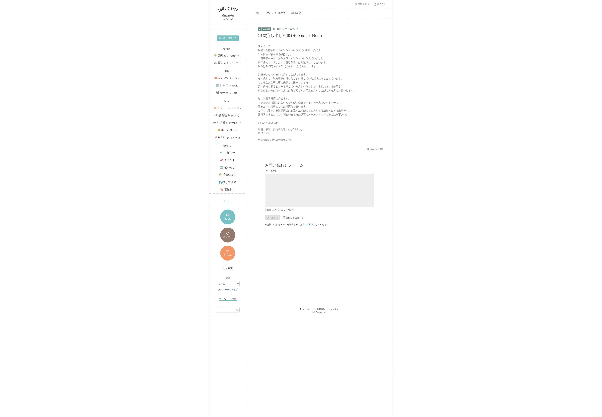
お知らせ (229, 152)
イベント (229, 160)
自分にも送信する (294, 217)
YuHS (295, 29)
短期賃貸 (229, 122)
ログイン (380, 4)
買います (229, 62)
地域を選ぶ (363, 4)
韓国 (258, 12)
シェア (229, 108)
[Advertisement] (228, 369)
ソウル (269, 12)
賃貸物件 (229, 115)
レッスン (229, 85)
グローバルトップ (229, 289)
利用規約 (321, 309)
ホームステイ (229, 130)
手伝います (229, 174)
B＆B (229, 137)
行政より (229, 189)
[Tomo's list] (227, 13)
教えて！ (227, 237)
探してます (229, 182)
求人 (229, 78)
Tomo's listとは (307, 309)
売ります (229, 55)
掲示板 (227, 219)
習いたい (229, 167)
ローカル (227, 255)
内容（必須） (272, 171)
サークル (229, 92)
